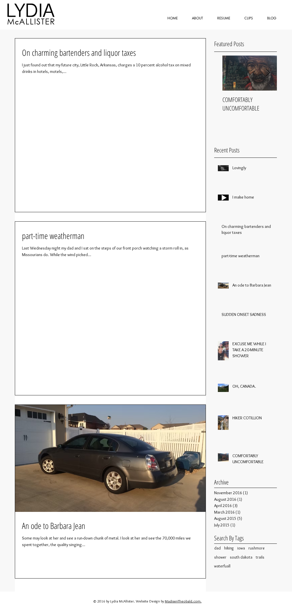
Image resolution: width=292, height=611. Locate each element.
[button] (248, 18)
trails (260, 557)
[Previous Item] (223, 73)
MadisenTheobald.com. (183, 601)
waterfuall (222, 566)
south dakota (241, 557)
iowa (241, 548)
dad (217, 548)
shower (220, 557)
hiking (229, 548)
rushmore (256, 548)
